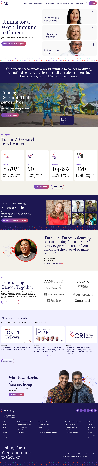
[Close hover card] (93, 12)
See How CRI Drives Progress (13, 44)
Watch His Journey (10, 115)
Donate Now (57, 187)
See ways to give (15, 394)
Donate (93, 3)
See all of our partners (9, 302)
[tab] (47, 355)
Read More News (7, 361)
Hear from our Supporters (51, 263)
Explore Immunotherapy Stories (14, 220)
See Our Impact (41, 187)
